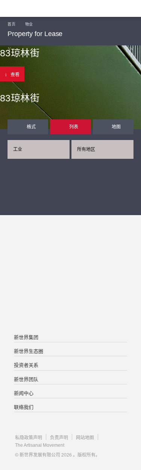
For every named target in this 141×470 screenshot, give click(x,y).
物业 (29, 24)
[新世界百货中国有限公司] (70, 305)
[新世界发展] (43, 8)
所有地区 (86, 149)
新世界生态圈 (28, 351)
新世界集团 (26, 337)
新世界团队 (26, 379)
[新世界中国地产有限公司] (70, 275)
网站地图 (85, 437)
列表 (73, 127)
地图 (116, 127)
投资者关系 (26, 365)
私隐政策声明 (28, 437)
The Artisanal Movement (39, 445)
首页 (11, 24)
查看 (15, 74)
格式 (31, 127)
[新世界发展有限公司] (70, 245)
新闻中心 (23, 393)
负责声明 (59, 437)
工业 (17, 149)
